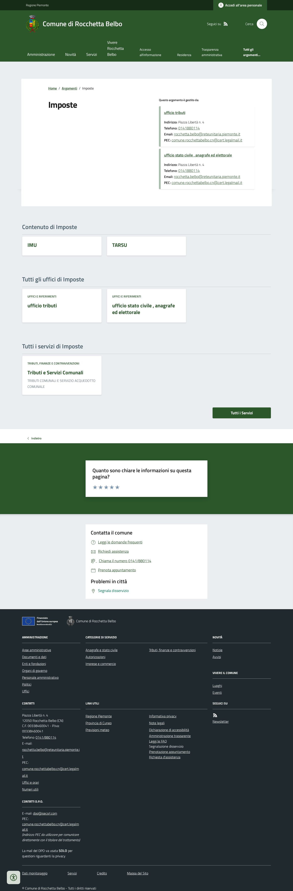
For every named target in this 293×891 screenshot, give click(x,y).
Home (52, 88)
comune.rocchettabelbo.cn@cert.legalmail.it (207, 140)
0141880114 (189, 128)
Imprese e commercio (101, 663)
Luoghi (217, 685)
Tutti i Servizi (242, 413)
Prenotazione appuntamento (169, 751)
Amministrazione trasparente (170, 735)
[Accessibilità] (13, 877)
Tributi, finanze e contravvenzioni (53, 363)
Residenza (184, 54)
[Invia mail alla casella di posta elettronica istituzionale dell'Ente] (51, 753)
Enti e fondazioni (34, 663)
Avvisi (217, 656)
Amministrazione (41, 54)
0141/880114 (46, 737)
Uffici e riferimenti (41, 296)
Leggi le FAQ (158, 741)
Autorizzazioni (95, 656)
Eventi (217, 692)
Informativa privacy (163, 716)
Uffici (25, 691)
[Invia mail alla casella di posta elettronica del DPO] (45, 813)
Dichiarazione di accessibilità (169, 729)
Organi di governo (34, 670)
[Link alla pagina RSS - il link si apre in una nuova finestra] (225, 24)
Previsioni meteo (97, 729)
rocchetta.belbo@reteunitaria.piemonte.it (207, 134)
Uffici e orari (30, 782)
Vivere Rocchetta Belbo (115, 48)
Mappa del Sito (137, 873)
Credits (102, 873)
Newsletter (221, 721)
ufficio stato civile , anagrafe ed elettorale (198, 155)
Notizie (217, 650)
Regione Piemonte (37, 5)
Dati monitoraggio (34, 873)
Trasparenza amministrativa (212, 52)
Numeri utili (30, 789)
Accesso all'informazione (150, 52)
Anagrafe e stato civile (102, 650)
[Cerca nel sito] (260, 24)
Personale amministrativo (40, 677)
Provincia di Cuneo (99, 723)
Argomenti (69, 88)
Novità (70, 54)
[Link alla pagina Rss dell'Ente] (215, 715)
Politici (26, 684)
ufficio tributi (174, 112)
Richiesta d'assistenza (164, 757)
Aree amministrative (36, 650)
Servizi (91, 54)
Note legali (157, 723)
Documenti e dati (34, 656)
